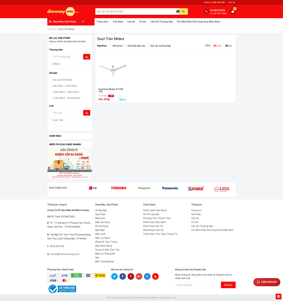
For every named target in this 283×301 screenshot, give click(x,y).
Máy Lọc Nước (102, 238)
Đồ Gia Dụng (101, 226)
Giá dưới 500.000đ (62, 80)
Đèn (97, 257)
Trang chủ (102, 21)
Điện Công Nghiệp (104, 261)
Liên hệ (131, 21)
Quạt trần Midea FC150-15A (111, 90)
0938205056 (217, 10)
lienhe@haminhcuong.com (65, 254)
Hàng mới (118, 45)
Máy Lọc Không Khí (105, 253)
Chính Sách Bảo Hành (154, 222)
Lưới (218, 45)
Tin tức (143, 21)
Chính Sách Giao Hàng (155, 210)
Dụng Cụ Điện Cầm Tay (107, 249)
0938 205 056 (57, 246)
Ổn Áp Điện (101, 210)
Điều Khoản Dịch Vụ (153, 230)
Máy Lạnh (100, 234)
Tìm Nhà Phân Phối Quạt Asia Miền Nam (198, 21)
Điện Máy (100, 230)
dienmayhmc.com (168, 298)
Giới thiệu (118, 21)
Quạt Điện (100, 214)
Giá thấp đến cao (136, 45)
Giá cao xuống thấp (161, 45)
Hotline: (214, 2)
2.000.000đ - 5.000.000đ (65, 92)
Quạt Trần (58, 120)
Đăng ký (228, 285)
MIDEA (56, 64)
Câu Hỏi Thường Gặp (161, 21)
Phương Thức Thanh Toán (157, 218)
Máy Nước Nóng (103, 245)
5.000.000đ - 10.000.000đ (66, 98)
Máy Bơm (100, 218)
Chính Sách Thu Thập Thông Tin (160, 234)
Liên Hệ (231, 2)
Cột (230, 45)
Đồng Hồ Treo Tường (106, 242)
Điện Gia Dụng (102, 222)
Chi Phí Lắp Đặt (151, 214)
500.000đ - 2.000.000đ (64, 86)
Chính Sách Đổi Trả (153, 226)
